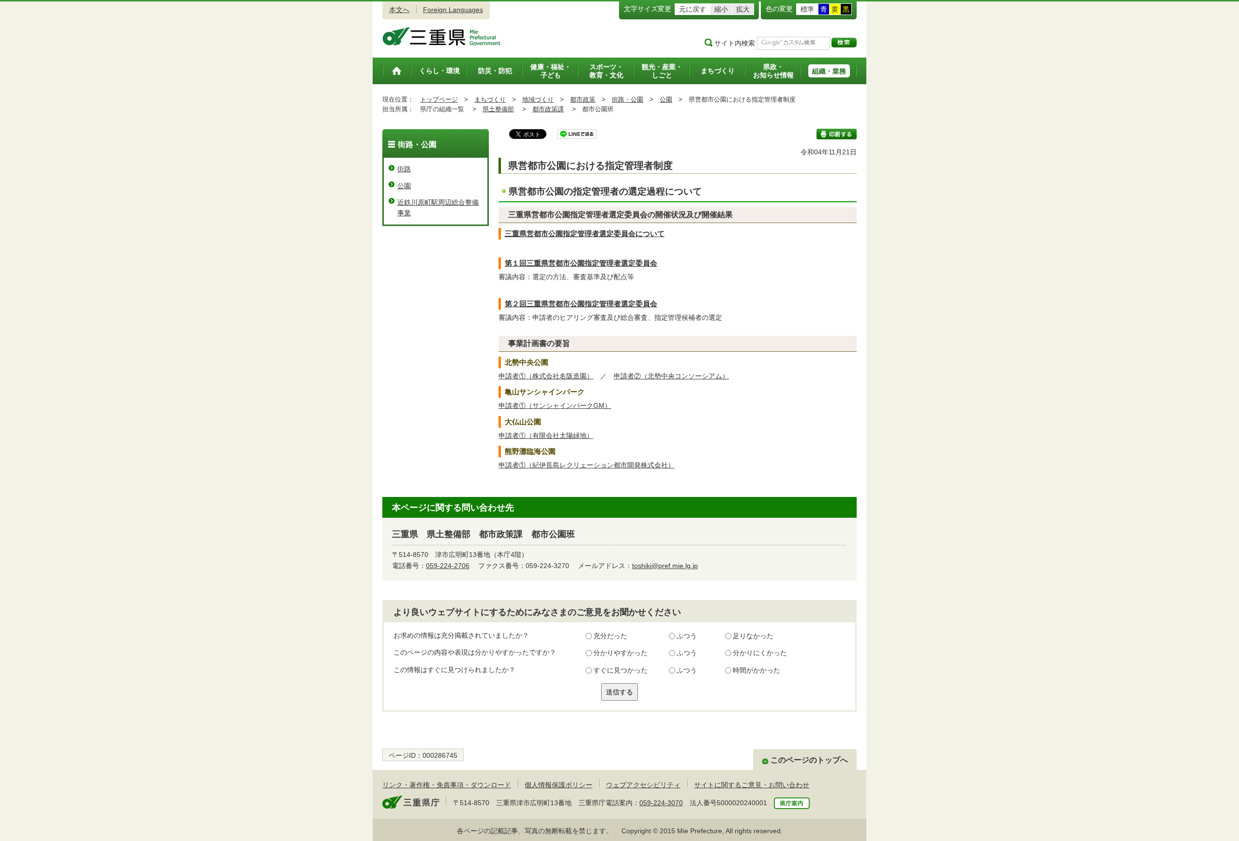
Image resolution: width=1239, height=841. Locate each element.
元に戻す (692, 9)
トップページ (439, 99)
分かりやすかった (620, 653)
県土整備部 (498, 109)
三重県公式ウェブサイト (441, 36)
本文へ (399, 10)
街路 (404, 169)
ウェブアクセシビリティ (643, 785)
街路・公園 (627, 99)
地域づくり (538, 99)
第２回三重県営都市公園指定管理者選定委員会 (581, 304)
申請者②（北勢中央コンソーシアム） (671, 376)
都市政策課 (548, 109)
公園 (666, 99)
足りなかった (753, 636)
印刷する (836, 134)
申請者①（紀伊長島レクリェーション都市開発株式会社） (587, 465)
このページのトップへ (809, 760)
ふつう (687, 636)
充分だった (610, 636)
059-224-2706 (447, 566)
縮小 (721, 9)
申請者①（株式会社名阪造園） (546, 376)
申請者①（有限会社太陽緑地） (546, 435)
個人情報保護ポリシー (558, 785)
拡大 (743, 9)
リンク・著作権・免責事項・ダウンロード (446, 785)
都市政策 (582, 99)
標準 (807, 9)
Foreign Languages (453, 10)
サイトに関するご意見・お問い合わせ (751, 785)
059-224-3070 (661, 803)
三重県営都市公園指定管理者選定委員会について (585, 233)
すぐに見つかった (620, 670)
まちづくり (490, 99)
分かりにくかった (760, 653)
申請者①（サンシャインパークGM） (555, 405)
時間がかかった (756, 670)
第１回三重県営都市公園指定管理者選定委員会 (581, 263)
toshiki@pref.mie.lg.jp (665, 566)
